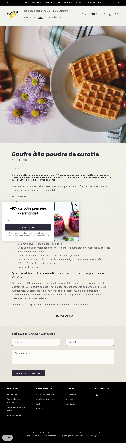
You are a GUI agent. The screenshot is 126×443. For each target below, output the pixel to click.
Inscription (70, 404)
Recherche (12, 394)
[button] (62, 11)
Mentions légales (92, 436)
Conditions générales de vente (71, 436)
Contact (39, 409)
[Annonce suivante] (118, 2)
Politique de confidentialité (45, 436)
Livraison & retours (45, 394)
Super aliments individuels (14, 401)
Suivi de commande (45, 399)
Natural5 (30, 433)
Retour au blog (65, 315)
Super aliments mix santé (16, 409)
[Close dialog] (76, 205)
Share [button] (16, 168)
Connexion (70, 399)
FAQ (38, 404)
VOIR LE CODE (28, 227)
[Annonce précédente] (7, 2)
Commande (70, 394)
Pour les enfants (15, 415)
